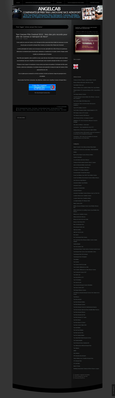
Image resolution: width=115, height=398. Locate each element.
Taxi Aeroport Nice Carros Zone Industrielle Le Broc (84, 251)
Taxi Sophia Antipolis (77, 340)
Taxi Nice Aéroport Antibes (79, 302)
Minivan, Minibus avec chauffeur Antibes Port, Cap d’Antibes (86, 87)
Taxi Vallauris (76, 348)
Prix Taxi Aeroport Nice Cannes (24, 108)
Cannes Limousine (77, 157)
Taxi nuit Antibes (76, 327)
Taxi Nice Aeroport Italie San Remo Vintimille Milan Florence (86, 309)
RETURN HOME (21, 117)
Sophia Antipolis (76, 244)
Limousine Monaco (77, 190)
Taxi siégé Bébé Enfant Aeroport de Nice (82, 337)
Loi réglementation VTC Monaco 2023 (81, 200)
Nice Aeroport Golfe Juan (78, 227)
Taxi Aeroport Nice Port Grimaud (80, 254)
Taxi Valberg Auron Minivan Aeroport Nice (82, 345)
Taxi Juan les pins (77, 282)
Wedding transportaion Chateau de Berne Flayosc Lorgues (86, 368)
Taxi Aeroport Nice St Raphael (80, 256)
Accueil (18, 2)
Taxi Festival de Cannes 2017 (79, 272)
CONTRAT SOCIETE (94, 2)
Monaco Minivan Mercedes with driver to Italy (83, 82)
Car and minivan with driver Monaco (81, 159)
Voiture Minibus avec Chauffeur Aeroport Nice (83, 358)
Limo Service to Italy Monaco (79, 180)
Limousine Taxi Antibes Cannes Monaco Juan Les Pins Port (86, 193)
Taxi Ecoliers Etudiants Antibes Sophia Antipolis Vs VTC (85, 110)
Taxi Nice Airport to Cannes (57, 108)
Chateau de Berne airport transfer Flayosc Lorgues (84, 162)
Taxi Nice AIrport (77, 319)
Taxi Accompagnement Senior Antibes (76, 2)
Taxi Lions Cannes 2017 (78, 287)
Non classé (75, 234)
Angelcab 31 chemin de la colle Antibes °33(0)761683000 (85, 149)
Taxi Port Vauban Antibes (78, 335)
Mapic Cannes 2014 (77, 203)
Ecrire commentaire (62, 106)
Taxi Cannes (34, 108)
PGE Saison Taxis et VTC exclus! (80, 112)
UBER (74, 350)
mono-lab (85, 376)
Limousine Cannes (77, 185)
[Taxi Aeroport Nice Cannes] (42, 87)
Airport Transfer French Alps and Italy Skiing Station (84, 147)
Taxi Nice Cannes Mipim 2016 (79, 325)
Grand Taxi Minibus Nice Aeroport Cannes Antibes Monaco (86, 177)
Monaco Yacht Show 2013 (79, 221)
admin (26, 38)
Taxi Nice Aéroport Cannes (44, 108)
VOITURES (59, 2)
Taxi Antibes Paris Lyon (78, 85)
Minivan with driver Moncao (79, 216)
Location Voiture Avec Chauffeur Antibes (82, 198)
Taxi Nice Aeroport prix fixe (79, 314)
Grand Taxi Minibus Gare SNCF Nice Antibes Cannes (85, 175)
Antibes (75, 152)
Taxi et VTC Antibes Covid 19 (79, 107)
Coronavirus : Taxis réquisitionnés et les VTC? (83, 127)
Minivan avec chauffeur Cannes (80, 214)
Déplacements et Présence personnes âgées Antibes (85, 129)
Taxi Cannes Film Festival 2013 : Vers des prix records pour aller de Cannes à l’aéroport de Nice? (41, 35)
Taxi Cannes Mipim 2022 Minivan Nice (81, 101)
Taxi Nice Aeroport (77, 299)
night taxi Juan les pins (78, 232)
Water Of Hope (76, 366)
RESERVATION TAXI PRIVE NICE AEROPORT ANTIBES (38, 2)
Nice (41, 109)
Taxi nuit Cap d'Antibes (78, 330)
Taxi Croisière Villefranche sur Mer (80, 267)
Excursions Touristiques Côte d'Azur (81, 167)
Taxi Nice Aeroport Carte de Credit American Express (85, 307)
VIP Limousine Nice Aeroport (79, 355)
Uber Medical (76, 353)
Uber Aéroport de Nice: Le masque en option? (83, 118)
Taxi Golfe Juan (76, 274)
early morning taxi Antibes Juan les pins (82, 164)
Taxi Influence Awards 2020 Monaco (81, 115)
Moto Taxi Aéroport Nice (78, 224)
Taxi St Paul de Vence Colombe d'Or (81, 342)
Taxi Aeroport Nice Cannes (54, 109)
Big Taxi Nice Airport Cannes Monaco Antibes (83, 154)
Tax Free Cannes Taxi (78, 246)
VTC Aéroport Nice (77, 360)
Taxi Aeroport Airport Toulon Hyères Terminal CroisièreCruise (86, 249)
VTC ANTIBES (76, 363)
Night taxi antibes (77, 229)
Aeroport (19, 109)
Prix (44, 109)
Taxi (47, 109)
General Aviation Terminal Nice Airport (81, 172)
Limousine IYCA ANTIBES (79, 188)
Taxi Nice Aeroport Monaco (79, 312)
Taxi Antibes (76, 259)
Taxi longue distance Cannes (79, 94)
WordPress (82, 377)
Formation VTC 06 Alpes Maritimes (81, 170)
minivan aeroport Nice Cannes (33, 109)
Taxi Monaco (76, 296)
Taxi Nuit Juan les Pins (78, 332)
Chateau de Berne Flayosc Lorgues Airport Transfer (84, 79)
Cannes (24, 109)
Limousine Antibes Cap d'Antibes (80, 182)
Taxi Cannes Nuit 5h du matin (79, 264)
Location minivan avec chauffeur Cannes (82, 195)
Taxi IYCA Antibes (77, 279)
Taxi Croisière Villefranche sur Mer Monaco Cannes (84, 269)
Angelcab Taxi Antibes (85, 374)
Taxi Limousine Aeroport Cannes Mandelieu (82, 285)
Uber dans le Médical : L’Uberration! (81, 124)
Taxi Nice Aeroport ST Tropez (79, 317)
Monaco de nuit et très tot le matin (80, 219)
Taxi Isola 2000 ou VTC (78, 277)
